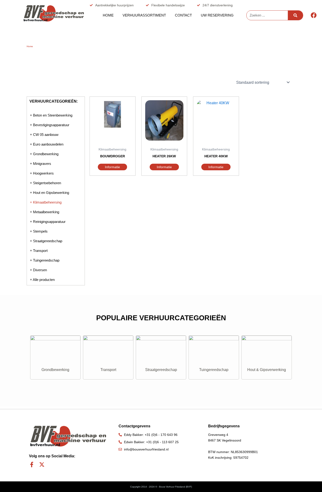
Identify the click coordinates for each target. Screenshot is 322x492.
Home (30, 46)
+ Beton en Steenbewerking (51, 115)
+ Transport (39, 251)
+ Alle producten (42, 280)
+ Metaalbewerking (44, 212)
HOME (108, 15)
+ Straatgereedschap (46, 241)
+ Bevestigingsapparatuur (49, 125)
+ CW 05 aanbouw (44, 135)
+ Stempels (39, 231)
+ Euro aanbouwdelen (46, 144)
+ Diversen (38, 270)
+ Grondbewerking (44, 154)
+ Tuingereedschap (44, 260)
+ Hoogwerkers (42, 173)
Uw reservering (217, 15)
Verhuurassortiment (144, 15)
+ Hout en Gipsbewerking (49, 193)
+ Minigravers (40, 164)
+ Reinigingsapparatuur (48, 222)
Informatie (112, 167)
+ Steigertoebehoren (45, 183)
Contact (183, 15)
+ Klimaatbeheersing (46, 202)
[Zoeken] (295, 15)
